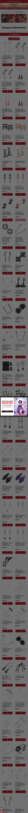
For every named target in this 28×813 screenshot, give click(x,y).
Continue (7, 411)
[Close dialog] (26, 398)
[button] (1, 808)
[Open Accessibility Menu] (1, 811)
